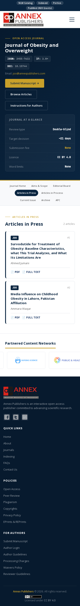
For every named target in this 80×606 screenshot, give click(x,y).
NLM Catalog (26, 2)
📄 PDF (15, 272)
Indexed (43, 2)
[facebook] (6, 417)
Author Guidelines (15, 554)
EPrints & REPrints (14, 522)
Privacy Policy (12, 515)
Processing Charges (16, 561)
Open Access (11, 489)
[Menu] (72, 19)
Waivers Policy (12, 567)
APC (58, 200)
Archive (45, 200)
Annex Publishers (23, 591)
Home (7, 437)
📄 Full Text (31, 272)
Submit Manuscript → (24, 83)
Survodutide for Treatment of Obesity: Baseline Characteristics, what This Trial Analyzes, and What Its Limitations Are (39, 251)
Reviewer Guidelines (16, 574)
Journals (8, 450)
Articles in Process (52, 192)
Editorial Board (61, 185)
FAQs (6, 463)
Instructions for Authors (26, 105)
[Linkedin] (24, 417)
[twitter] (15, 417)
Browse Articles (21, 94)
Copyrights (10, 508)
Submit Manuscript (15, 541)
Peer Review (11, 496)
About (7, 443)
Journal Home (18, 185)
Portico (57, 2)
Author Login (11, 548)
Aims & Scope (39, 185)
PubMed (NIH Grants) (40, 8)
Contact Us (10, 469)
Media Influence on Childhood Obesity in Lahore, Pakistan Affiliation (34, 298)
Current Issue (28, 200)
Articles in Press (26, 192)
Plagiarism (10, 502)
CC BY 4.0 (49, 600)
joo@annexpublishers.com (29, 73)
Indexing (9, 456)
